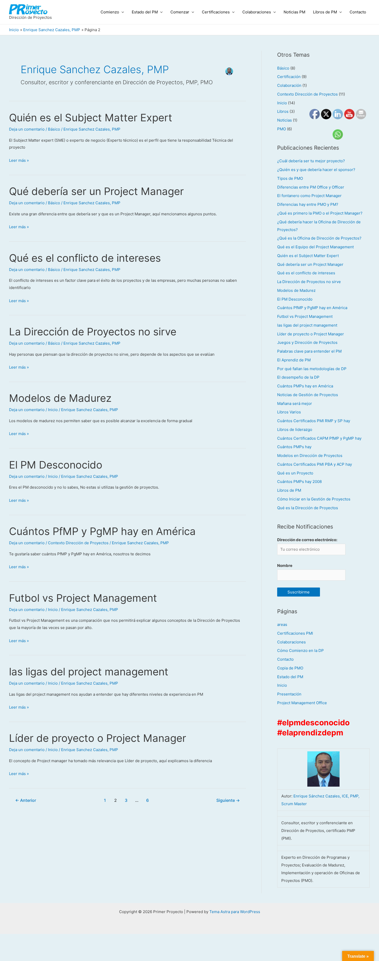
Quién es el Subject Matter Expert (90, 117)
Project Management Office (302, 702)
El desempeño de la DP (298, 377)
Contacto (358, 12)
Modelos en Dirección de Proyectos (309, 455)
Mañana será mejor (294, 403)
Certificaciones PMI (295, 633)
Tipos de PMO (290, 178)
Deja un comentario (27, 129)
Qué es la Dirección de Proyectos (307, 507)
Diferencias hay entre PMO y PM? (307, 204)
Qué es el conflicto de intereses (85, 258)
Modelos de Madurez (60, 398)
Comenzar (179, 12)
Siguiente (228, 800)
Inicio (53, 409)
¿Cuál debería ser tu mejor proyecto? (311, 160)
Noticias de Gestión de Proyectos (307, 394)
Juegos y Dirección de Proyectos (307, 342)
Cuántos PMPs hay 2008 (299, 481)
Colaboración (289, 85)
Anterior (25, 800)
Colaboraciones (256, 12)
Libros (283, 111)
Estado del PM (145, 12)
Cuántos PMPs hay (294, 446)
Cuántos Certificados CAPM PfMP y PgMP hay (319, 438)
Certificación (289, 76)
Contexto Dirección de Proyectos (78, 542)
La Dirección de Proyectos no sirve (92, 331)
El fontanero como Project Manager (309, 195)
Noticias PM (294, 12)
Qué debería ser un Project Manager (96, 191)
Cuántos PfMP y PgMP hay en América (102, 531)
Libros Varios (289, 412)
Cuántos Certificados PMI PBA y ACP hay (314, 464)
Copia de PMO (290, 668)
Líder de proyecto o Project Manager (97, 738)
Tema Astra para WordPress (234, 911)
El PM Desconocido (55, 464)
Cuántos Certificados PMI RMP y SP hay (313, 420)
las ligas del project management (88, 671)
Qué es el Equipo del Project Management (315, 246)
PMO (281, 128)
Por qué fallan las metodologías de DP (312, 368)
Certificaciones (216, 12)
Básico (54, 129)
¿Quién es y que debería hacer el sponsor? (316, 169)
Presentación (289, 694)
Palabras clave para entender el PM (309, 351)
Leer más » (19, 160)
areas (282, 624)
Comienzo (110, 12)
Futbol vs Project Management (83, 598)
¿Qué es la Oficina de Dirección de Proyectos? (319, 238)
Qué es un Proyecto (295, 473)
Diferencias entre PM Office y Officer (310, 187)
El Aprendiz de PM (294, 360)
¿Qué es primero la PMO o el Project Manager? (319, 213)
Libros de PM (325, 12)
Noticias (284, 120)
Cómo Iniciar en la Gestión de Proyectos (313, 499)
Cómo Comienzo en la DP (300, 650)
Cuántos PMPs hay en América (305, 386)
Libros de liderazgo (294, 429)
